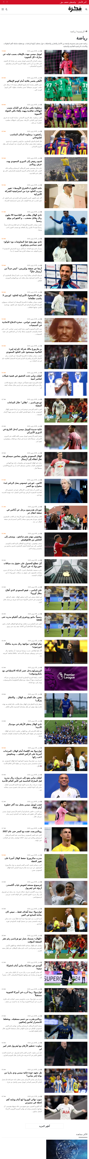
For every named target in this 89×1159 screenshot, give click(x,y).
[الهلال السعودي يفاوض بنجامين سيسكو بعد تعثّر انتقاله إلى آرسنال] (65, 464)
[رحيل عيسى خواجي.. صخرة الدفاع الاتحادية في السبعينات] (65, 330)
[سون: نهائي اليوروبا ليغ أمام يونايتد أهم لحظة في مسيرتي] (65, 1107)
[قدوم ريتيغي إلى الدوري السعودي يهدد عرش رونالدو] (65, 169)
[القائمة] (3, 10)
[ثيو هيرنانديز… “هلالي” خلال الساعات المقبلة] (65, 410)
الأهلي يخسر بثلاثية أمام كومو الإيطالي (24, 81)
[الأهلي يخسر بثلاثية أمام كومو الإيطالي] (65, 89)
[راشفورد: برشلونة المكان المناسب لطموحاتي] (65, 142)
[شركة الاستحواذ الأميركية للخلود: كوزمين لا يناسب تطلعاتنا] (65, 303)
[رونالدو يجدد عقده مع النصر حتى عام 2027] (65, 839)
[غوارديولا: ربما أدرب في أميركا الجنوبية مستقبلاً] (65, 1000)
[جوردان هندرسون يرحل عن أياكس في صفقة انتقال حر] (65, 518)
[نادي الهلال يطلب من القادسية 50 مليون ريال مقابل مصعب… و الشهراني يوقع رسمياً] (65, 223)
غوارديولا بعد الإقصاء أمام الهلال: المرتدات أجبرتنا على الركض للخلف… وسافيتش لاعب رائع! (22, 754)
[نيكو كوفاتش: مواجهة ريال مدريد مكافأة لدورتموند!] (65, 652)
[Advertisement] (44, 21)
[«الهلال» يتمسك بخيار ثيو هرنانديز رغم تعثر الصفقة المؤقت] (65, 947)
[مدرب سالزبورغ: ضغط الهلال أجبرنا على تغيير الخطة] (65, 866)
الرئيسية (81, 31)
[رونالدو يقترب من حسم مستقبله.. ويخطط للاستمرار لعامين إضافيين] (65, 1027)
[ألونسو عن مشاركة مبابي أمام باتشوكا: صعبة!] (65, 973)
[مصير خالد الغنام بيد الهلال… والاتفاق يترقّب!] (65, 705)
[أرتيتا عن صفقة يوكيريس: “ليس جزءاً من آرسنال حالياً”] (65, 276)
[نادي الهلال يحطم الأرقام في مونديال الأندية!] (65, 732)
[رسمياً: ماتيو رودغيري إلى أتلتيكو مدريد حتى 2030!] (65, 625)
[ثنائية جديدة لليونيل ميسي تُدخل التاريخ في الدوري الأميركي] (65, 437)
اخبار (39, 51)
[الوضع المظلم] (6, 10)
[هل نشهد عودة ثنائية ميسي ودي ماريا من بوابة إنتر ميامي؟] (65, 1081)
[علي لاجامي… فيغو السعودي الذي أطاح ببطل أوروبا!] (65, 598)
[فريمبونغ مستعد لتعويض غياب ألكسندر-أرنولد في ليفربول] (65, 893)
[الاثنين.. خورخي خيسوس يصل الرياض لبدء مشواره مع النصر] (65, 491)
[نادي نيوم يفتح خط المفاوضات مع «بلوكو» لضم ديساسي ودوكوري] (65, 250)
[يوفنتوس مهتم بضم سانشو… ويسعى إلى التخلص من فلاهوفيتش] (65, 544)
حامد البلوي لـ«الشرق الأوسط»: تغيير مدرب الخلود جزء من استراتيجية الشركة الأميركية (23, 191)
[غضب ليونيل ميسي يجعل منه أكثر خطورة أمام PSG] (65, 813)
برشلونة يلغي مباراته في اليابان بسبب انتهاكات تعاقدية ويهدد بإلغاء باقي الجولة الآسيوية (23, 111)
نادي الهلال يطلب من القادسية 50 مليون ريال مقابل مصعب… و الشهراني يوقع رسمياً (23, 218)
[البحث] (86, 10)
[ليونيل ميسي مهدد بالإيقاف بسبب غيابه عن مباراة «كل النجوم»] (65, 62)
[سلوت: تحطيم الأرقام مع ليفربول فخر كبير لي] (65, 1054)
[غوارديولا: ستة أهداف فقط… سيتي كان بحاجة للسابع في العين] (65, 920)
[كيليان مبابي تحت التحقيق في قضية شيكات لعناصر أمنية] (65, 384)
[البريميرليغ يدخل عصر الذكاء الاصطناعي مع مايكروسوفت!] (65, 678)
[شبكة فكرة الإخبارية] (74, 9)
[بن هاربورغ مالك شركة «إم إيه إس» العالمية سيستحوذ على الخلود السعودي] (65, 357)
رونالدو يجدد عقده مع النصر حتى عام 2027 (22, 831)
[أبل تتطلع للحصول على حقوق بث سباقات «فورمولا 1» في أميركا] (65, 571)
